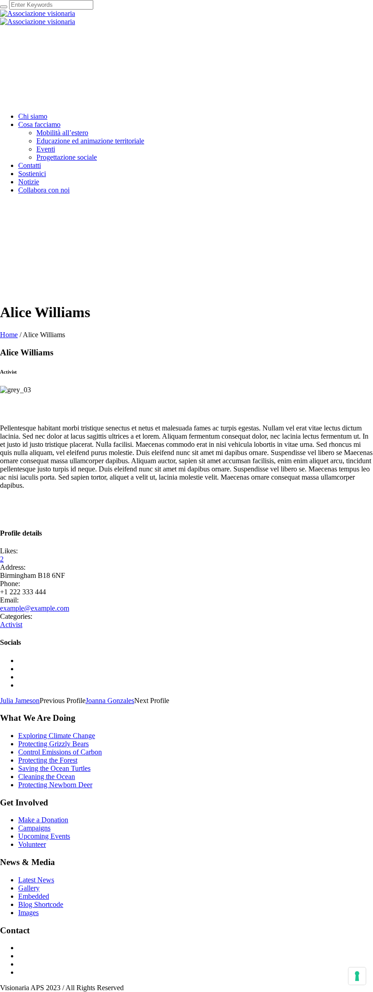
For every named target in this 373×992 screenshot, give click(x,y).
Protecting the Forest (47, 760)
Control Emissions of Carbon (60, 752)
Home (9, 335)
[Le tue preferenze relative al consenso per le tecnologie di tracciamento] (357, 976)
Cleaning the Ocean (46, 776)
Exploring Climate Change (56, 735)
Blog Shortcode (40, 904)
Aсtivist (11, 624)
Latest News (36, 880)
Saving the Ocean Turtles (54, 768)
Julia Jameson (20, 700)
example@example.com (34, 608)
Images (28, 912)
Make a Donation (43, 820)
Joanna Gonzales (110, 700)
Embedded (33, 896)
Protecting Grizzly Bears (53, 744)
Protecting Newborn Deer (55, 785)
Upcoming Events (44, 836)
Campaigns (34, 828)
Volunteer (32, 844)
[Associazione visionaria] (37, 17)
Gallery (29, 888)
